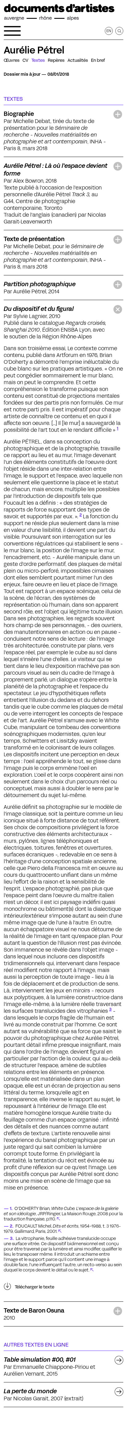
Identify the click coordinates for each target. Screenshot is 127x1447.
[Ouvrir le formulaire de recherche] (119, 31)
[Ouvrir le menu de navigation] (12, 31)
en (108, 31)
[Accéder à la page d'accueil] (59, 12)
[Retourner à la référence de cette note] (58, 1218)
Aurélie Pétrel (34, 50)
